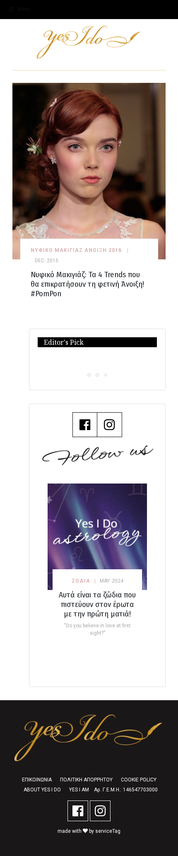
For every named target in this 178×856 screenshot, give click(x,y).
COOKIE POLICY (138, 780)
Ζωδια (81, 581)
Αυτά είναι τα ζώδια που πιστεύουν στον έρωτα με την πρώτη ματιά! (97, 604)
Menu (24, 9)
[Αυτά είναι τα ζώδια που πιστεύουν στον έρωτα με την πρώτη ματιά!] (97, 537)
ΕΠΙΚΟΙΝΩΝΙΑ (37, 780)
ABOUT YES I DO (42, 790)
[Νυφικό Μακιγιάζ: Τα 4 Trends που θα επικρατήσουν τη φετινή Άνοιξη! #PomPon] (89, 170)
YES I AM (79, 790)
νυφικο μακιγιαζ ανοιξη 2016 (76, 250)
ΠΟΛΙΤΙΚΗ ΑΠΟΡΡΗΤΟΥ (86, 780)
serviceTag (107, 831)
